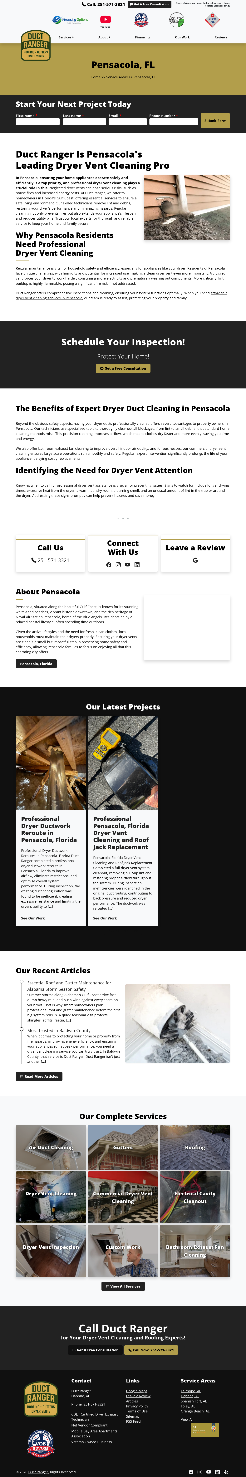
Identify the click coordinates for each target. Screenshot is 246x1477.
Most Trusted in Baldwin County (59, 1030)
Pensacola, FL (144, 77)
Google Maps (136, 1391)
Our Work (182, 37)
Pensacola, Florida (36, 663)
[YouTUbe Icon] (128, 564)
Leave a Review (138, 1396)
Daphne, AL (190, 1396)
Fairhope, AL (191, 1391)
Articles (132, 1401)
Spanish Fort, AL (194, 1401)
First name (26, 115)
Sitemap (132, 1416)
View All (187, 1419)
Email (115, 115)
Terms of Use (137, 1411)
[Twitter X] (218, 1472)
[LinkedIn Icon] (137, 564)
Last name (73, 115)
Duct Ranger (38, 1472)
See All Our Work (123, 930)
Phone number (163, 115)
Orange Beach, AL (195, 1411)
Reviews (221, 37)
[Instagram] (200, 1472)
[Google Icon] (195, 560)
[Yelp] (226, 1472)
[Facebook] (191, 1472)
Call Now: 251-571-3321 (153, 1350)
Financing (142, 37)
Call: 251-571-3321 (105, 4)
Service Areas (117, 77)
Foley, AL (188, 1406)
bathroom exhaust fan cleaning (63, 448)
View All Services (124, 1286)
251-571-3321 (53, 560)
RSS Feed (133, 1421)
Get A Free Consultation (151, 4)
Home (96, 77)
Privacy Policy (137, 1406)
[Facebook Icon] (109, 564)
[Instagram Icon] (119, 564)
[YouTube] (105, 22)
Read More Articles (41, 1076)
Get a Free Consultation (125, 368)
